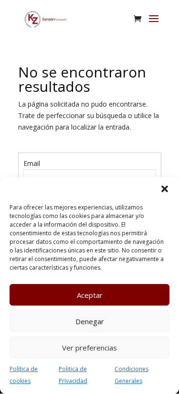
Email (31, 163)
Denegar (89, 321)
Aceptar (90, 295)
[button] (164, 189)
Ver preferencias (89, 347)
